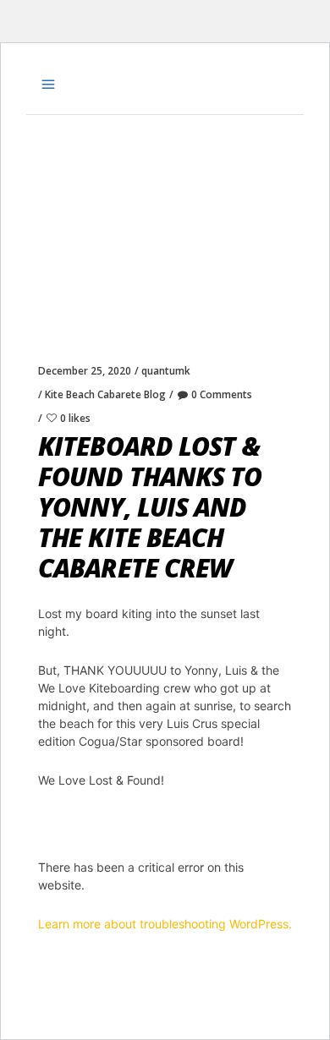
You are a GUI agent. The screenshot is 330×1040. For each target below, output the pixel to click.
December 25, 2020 (84, 371)
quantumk (165, 371)
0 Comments (221, 394)
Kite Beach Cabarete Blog (105, 394)
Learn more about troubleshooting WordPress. (165, 924)
